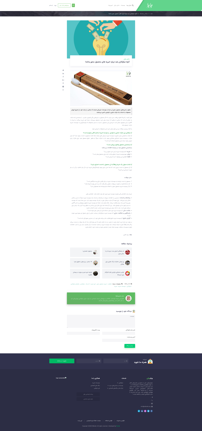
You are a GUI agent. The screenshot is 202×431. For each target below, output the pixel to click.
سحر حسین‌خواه (120, 296)
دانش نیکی (116, 5)
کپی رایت (80, 421)
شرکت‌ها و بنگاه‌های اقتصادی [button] (116, 388)
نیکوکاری (82, 284)
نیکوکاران (128, 286)
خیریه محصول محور (101, 284)
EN (73, 5)
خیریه (115, 286)
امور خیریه (93, 284)
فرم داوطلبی (97, 388)
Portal (118, 426)
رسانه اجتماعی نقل (88, 394)
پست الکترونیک (96, 330)
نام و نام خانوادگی (130, 330)
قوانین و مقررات (120, 421)
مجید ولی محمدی (88, 399)
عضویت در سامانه (61, 361)
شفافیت (109, 284)
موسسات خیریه (122, 286)
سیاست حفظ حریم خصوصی (94, 421)
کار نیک (87, 284)
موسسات (123, 5)
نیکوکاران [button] (121, 383)
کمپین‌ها (110, 5)
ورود (55, 5)
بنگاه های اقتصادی (95, 385)
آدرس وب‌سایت (131, 337)
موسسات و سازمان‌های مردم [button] (116, 385)
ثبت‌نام (51, 5)
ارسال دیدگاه (129, 346)
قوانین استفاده (108, 421)
